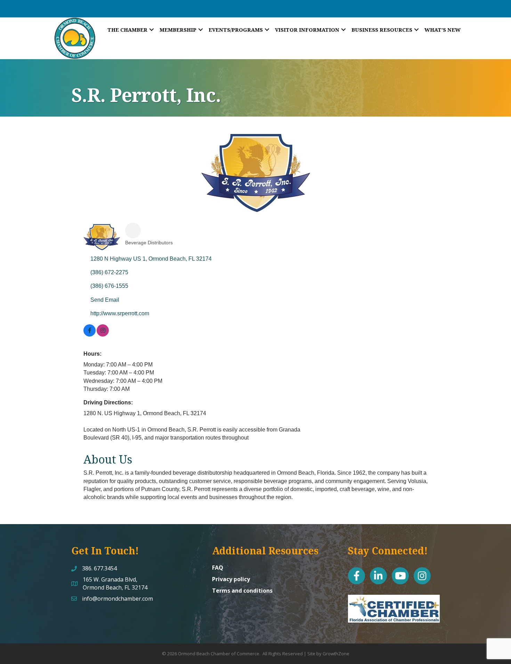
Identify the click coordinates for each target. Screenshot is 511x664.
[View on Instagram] (103, 335)
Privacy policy (231, 579)
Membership (178, 29)
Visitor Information (307, 29)
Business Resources (381, 29)
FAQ (217, 567)
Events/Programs (236, 29)
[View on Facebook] (89, 335)
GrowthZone (336, 653)
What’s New (442, 29)
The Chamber (127, 29)
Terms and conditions (242, 590)
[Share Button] (133, 230)
